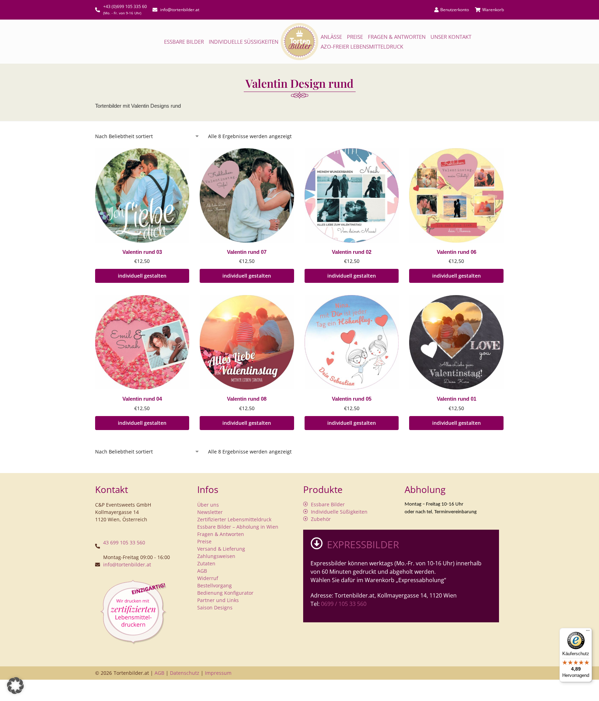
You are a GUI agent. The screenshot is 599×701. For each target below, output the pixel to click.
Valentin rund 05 (351, 399)
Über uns (208, 504)
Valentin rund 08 (246, 399)
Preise (355, 36)
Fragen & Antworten (397, 36)
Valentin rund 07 (246, 252)
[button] (15, 685)
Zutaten (206, 563)
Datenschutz (184, 673)
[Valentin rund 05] (352, 342)
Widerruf (207, 578)
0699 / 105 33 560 (343, 604)
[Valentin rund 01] (456, 342)
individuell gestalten (142, 275)
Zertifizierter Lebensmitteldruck (234, 519)
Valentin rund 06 (456, 252)
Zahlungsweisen (216, 556)
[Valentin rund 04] (142, 342)
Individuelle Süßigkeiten (243, 41)
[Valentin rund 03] (142, 195)
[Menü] (588, 632)
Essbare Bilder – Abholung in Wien (237, 526)
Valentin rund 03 (142, 252)
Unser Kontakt (450, 36)
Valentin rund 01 (456, 399)
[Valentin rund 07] (247, 195)
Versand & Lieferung (221, 548)
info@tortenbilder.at (127, 564)
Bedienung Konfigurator (225, 592)
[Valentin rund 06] (456, 195)
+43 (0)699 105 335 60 (125, 6)
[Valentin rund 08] (247, 342)
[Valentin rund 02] (352, 195)
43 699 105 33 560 (124, 542)
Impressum (218, 673)
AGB (202, 570)
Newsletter (210, 512)
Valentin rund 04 (142, 399)
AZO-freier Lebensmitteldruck (362, 46)
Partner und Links (218, 600)
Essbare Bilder (184, 41)
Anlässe (331, 36)
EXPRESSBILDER (363, 544)
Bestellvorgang (214, 585)
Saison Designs (215, 607)
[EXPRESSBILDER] (317, 543)
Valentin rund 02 (351, 252)
